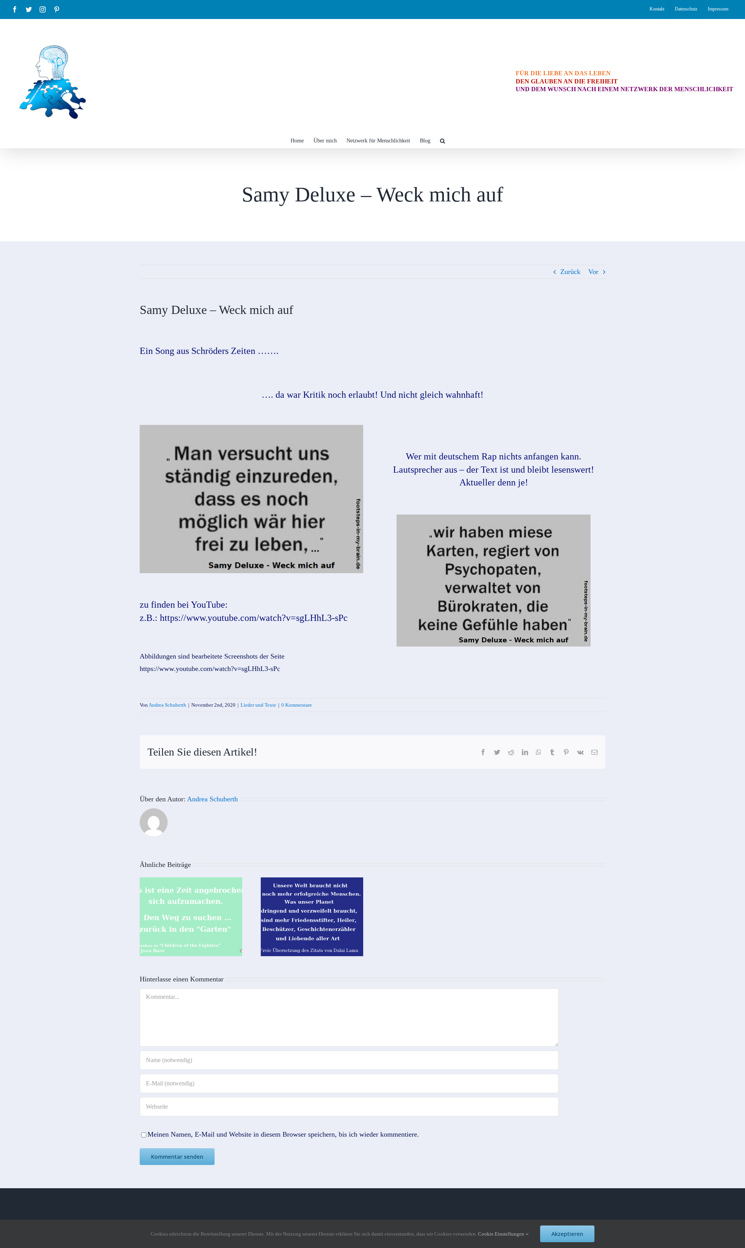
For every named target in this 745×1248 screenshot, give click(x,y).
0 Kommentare (296, 705)
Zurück (570, 272)
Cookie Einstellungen (501, 1234)
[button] (442, 140)
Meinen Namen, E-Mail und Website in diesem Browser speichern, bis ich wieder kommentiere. (283, 1134)
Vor (593, 272)
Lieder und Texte (258, 705)
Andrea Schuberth (167, 705)
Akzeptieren (567, 1234)
